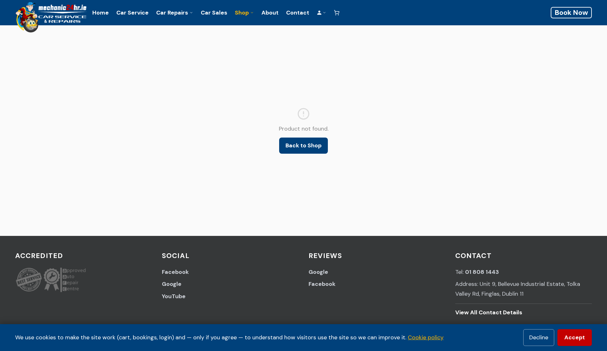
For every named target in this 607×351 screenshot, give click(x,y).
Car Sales (214, 12)
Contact (297, 12)
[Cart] (336, 12)
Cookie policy (426, 337)
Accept (574, 337)
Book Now (571, 12)
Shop (242, 12)
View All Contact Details (488, 312)
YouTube (174, 296)
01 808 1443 (482, 272)
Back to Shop (303, 145)
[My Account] (321, 13)
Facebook (175, 272)
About (270, 12)
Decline (538, 337)
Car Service (132, 12)
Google (171, 284)
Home (100, 12)
